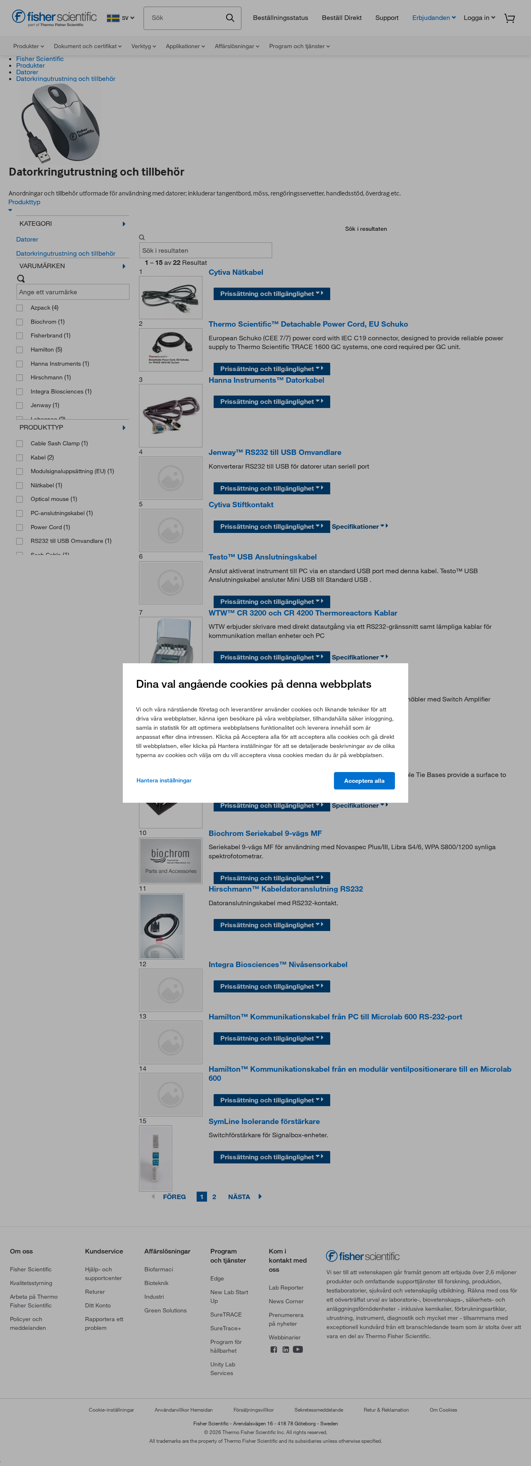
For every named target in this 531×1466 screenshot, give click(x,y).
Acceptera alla (364, 780)
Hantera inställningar (164, 780)
